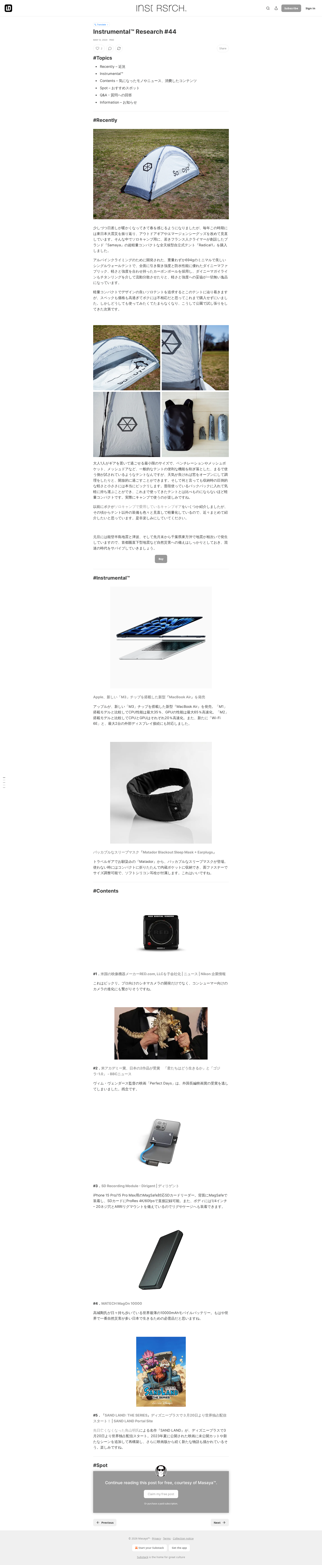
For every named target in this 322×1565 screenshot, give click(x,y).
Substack (142, 1557)
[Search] (268, 8)
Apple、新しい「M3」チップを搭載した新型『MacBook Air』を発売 (149, 697)
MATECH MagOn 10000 (121, 1303)
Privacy (156, 1538)
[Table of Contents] (4, 782)
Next (217, 1522)
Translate (101, 24)
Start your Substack (151, 1548)
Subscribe (291, 8)
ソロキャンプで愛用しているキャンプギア (148, 507)
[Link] (88, 58)
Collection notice (183, 1538)
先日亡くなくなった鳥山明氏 (116, 1430)
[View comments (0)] (110, 48)
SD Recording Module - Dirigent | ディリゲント (140, 1186)
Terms (167, 1538)
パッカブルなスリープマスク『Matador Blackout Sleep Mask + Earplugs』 (155, 852)
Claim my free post (161, 1494)
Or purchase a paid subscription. (161, 1503)
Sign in (310, 8)
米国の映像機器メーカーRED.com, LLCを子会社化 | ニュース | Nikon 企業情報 (163, 974)
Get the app (179, 1548)
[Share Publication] (276, 8)
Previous (107, 1522)
